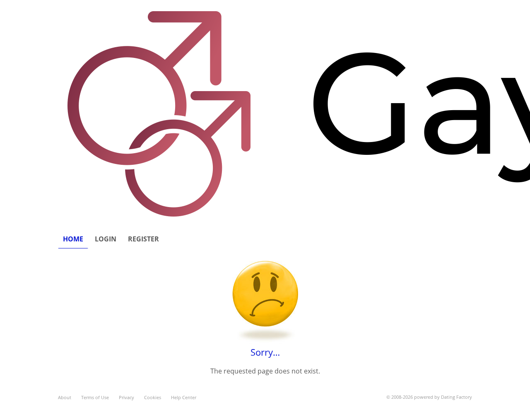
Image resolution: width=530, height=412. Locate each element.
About (64, 397)
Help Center (183, 397)
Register (143, 238)
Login (105, 238)
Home (73, 238)
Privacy (126, 397)
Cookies (152, 397)
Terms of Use (95, 397)
